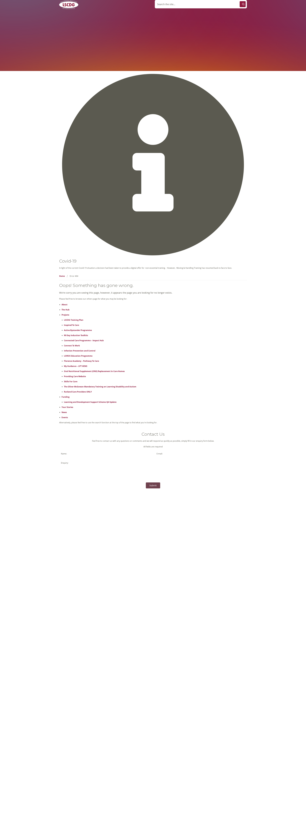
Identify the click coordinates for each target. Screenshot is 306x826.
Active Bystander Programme (78, 330)
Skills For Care (70, 381)
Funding (65, 397)
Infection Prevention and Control (79, 350)
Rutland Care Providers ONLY (78, 391)
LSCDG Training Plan (73, 320)
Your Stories (67, 407)
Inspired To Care (71, 325)
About (64, 304)
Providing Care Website (75, 376)
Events (65, 417)
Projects (65, 315)
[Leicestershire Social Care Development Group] (68, 4)
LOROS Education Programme (78, 356)
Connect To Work (72, 345)
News (64, 412)
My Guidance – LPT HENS (75, 366)
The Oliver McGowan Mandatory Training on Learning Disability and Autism (100, 386)
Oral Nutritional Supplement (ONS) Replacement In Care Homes (94, 371)
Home (62, 276)
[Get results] (243, 4)
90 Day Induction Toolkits (76, 335)
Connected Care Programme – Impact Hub (84, 340)
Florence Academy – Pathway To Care (81, 361)
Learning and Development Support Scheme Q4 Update (90, 402)
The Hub (65, 309)
